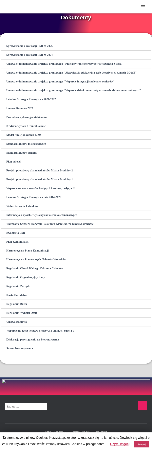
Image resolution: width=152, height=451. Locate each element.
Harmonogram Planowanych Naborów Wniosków (36, 259)
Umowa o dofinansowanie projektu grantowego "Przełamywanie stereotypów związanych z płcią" (64, 63)
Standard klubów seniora (21, 152)
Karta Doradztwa (16, 295)
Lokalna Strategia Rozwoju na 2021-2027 (31, 99)
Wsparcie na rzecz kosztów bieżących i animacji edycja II (40, 188)
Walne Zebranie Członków (22, 206)
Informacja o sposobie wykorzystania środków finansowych (41, 215)
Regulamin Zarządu (18, 286)
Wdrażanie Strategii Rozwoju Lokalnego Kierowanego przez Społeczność (49, 223)
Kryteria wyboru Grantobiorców (26, 126)
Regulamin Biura (16, 304)
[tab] (76, 46)
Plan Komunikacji (17, 241)
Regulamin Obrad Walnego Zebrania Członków (35, 268)
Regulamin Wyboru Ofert (21, 312)
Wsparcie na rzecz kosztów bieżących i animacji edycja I (40, 330)
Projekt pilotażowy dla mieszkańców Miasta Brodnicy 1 (39, 179)
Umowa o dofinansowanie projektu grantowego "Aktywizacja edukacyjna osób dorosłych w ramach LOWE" (71, 72)
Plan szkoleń (13, 161)
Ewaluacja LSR (15, 232)
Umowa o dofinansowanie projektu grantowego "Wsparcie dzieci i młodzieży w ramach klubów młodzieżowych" (73, 90)
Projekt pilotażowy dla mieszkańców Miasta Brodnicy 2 (39, 170)
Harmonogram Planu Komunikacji (27, 250)
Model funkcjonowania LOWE (24, 134)
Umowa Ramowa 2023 (19, 108)
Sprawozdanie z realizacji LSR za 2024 (29, 54)
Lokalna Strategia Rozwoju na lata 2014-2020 (33, 197)
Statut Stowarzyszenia (19, 348)
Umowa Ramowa (16, 321)
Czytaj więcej (119, 444)
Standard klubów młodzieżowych (26, 143)
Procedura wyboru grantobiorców (26, 117)
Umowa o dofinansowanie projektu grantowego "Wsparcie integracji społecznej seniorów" (60, 81)
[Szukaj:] (71, 409)
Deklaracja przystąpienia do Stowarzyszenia (32, 339)
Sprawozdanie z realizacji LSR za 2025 (29, 45)
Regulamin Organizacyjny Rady (25, 277)
